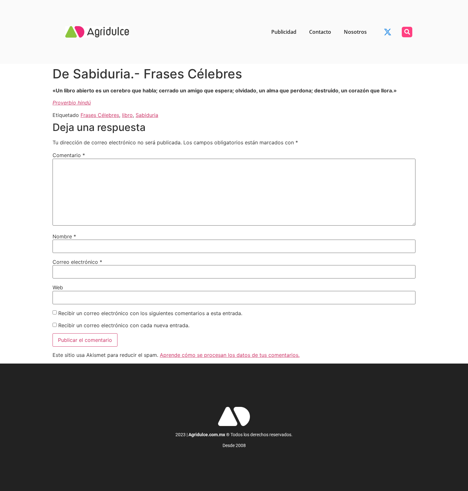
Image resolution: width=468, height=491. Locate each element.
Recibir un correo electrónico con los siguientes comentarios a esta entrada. (150, 313)
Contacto (320, 31)
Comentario (69, 155)
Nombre (64, 236)
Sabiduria (147, 115)
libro (127, 115)
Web (58, 287)
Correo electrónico (77, 261)
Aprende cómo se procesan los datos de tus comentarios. (230, 355)
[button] (407, 32)
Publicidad (283, 31)
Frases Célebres (100, 115)
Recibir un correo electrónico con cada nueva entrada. (123, 325)
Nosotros (355, 31)
